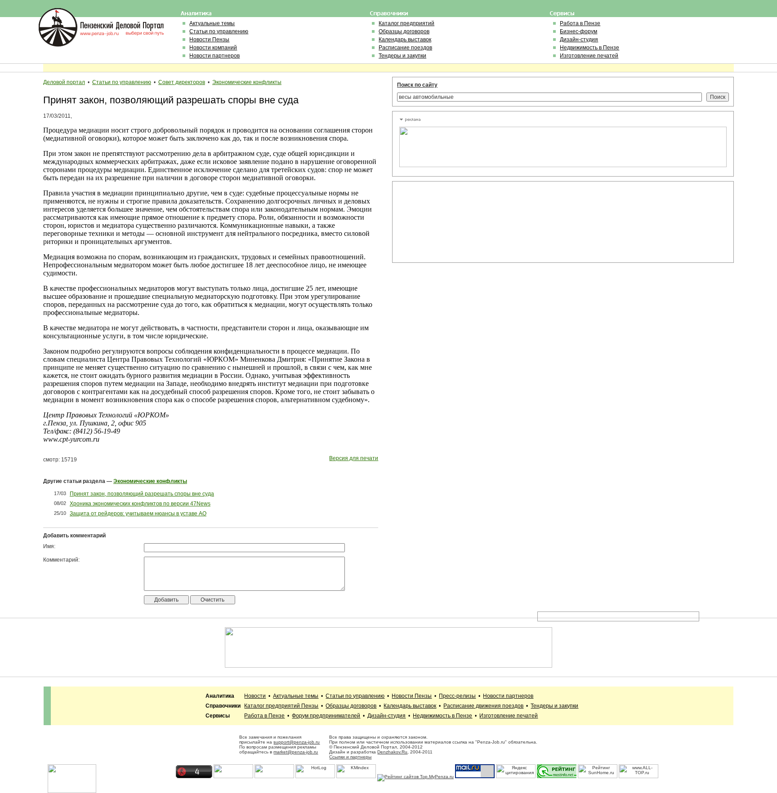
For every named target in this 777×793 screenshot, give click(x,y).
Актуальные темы (212, 23)
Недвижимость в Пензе (589, 47)
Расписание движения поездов (483, 706)
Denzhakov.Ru (392, 751)
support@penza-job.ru (296, 742)
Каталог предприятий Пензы (281, 706)
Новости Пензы (209, 39)
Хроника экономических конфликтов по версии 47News (140, 504)
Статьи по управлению (218, 31)
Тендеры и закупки (402, 56)
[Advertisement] (439, 222)
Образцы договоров (404, 31)
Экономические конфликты (246, 82)
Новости (255, 696)
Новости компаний (213, 47)
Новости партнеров (214, 56)
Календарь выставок (405, 39)
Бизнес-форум (578, 31)
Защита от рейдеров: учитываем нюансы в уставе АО (138, 513)
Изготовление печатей (589, 56)
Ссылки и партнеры (350, 756)
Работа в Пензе (580, 23)
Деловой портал (64, 82)
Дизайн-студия (579, 39)
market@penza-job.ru (295, 751)
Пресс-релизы (457, 696)
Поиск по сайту (417, 85)
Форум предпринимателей (326, 716)
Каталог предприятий (406, 23)
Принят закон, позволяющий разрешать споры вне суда (142, 494)
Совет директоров (181, 82)
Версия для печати (353, 458)
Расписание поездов (405, 47)
